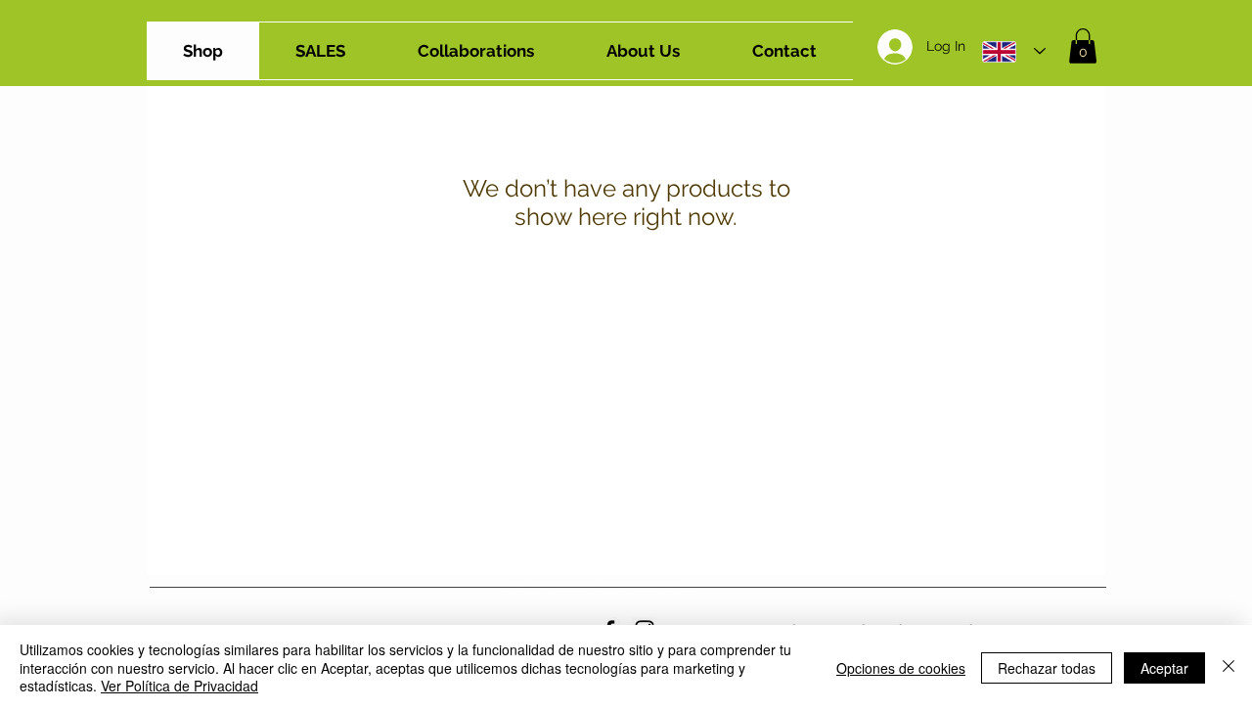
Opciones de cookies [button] (900, 668)
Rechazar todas (1047, 668)
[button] (1082, 46)
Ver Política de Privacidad (179, 685)
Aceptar (1164, 668)
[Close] (1228, 667)
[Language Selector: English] (1013, 51)
